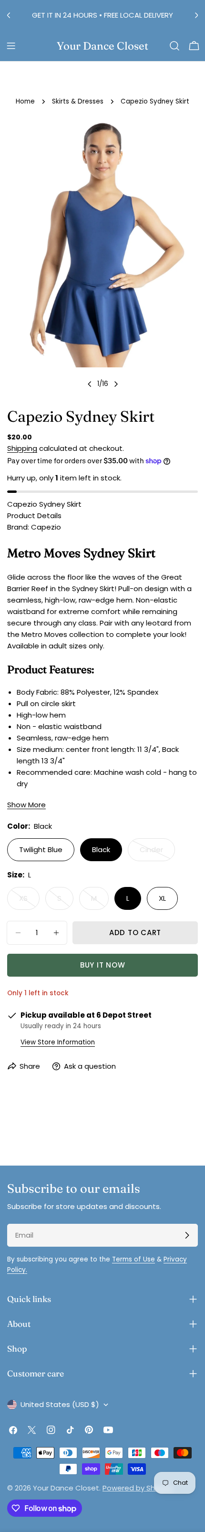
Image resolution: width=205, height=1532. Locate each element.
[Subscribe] (187, 1235)
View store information (57, 1042)
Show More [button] (26, 805)
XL (162, 898)
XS (29, 901)
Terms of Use (133, 1259)
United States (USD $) (59, 1404)
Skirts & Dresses (77, 101)
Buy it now (102, 965)
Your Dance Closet (102, 45)
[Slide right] (115, 384)
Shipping (22, 448)
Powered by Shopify (137, 1488)
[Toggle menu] (10, 45)
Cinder (157, 852)
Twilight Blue (40, 849)
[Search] (174, 45)
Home (25, 101)
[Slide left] (89, 384)
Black (101, 849)
